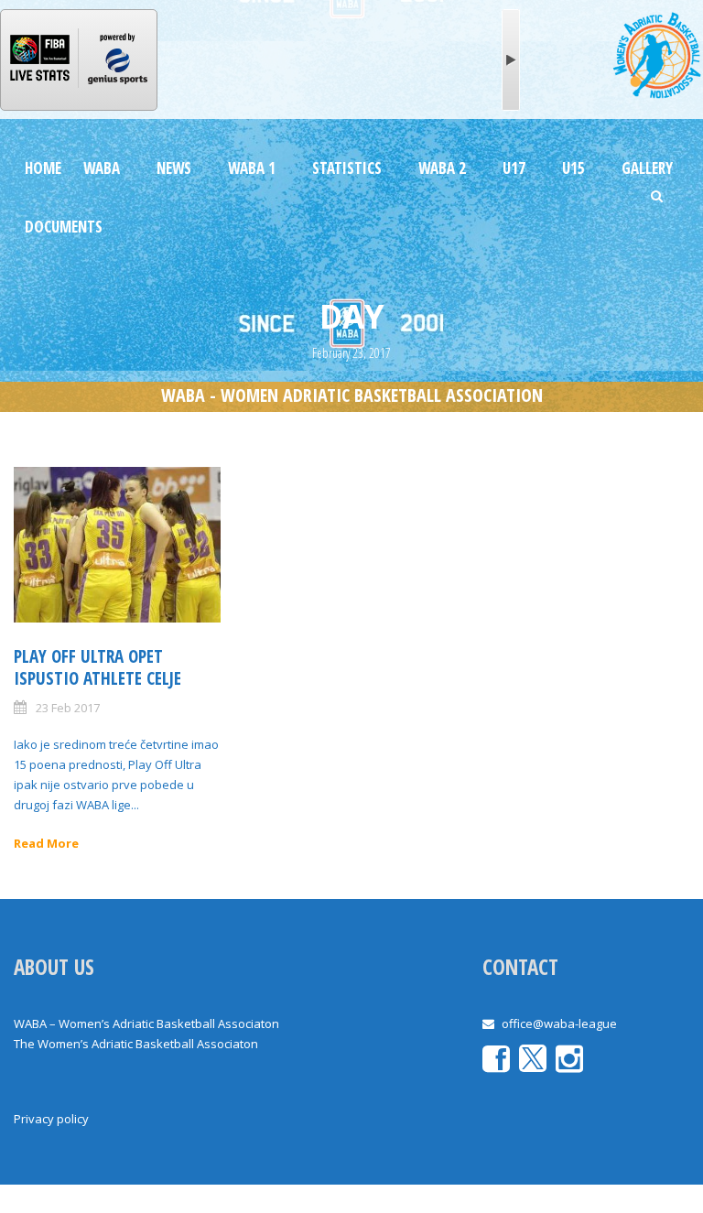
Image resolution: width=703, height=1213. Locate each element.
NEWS (174, 168)
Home (43, 168)
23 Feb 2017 (68, 707)
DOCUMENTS (64, 226)
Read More (46, 843)
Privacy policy (51, 1118)
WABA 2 (442, 168)
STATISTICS (347, 168)
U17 (514, 168)
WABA (101, 168)
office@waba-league (559, 1023)
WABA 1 (252, 168)
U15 (573, 168)
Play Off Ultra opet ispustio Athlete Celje (97, 667)
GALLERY (647, 168)
